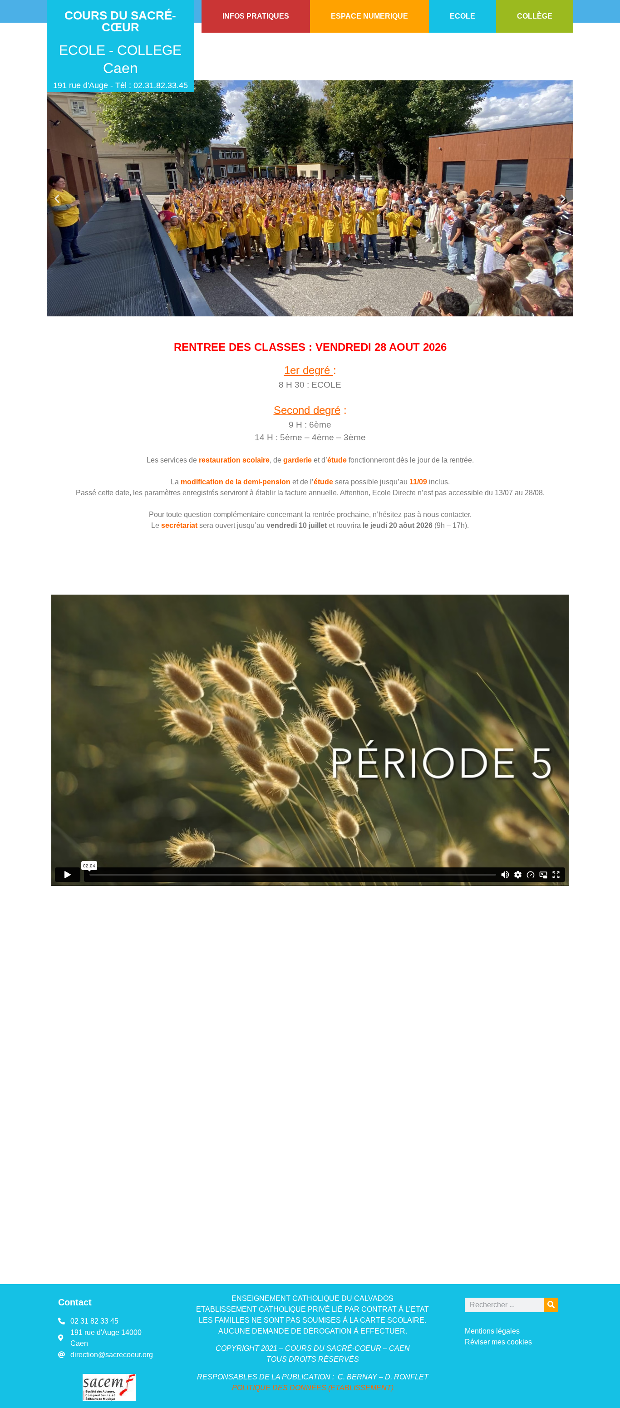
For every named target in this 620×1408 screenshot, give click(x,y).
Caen (120, 68)
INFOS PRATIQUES (255, 16)
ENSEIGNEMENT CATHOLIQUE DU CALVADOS (312, 1298)
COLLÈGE (534, 16)
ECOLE (462, 16)
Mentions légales (492, 1331)
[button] (57, 198)
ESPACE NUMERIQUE (369, 16)
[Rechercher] (551, 1305)
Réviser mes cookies (498, 1342)
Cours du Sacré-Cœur (120, 21)
